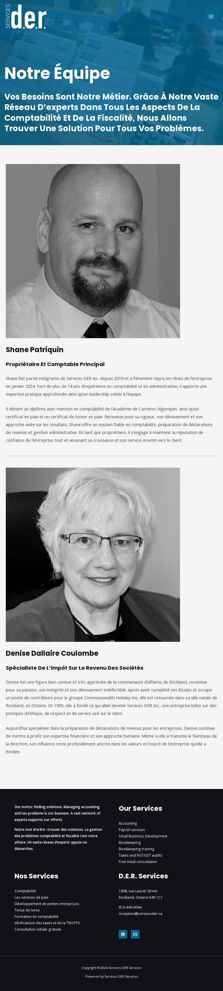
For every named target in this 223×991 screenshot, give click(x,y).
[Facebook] (123, 934)
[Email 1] (135, 934)
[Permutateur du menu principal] (211, 16)
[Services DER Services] (26, 16)
